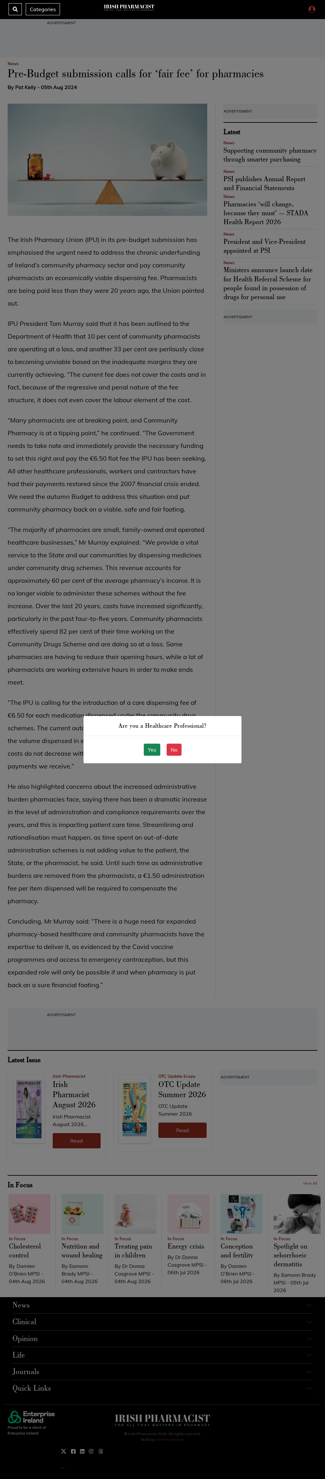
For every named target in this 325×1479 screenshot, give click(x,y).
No (174, 749)
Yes (152, 749)
